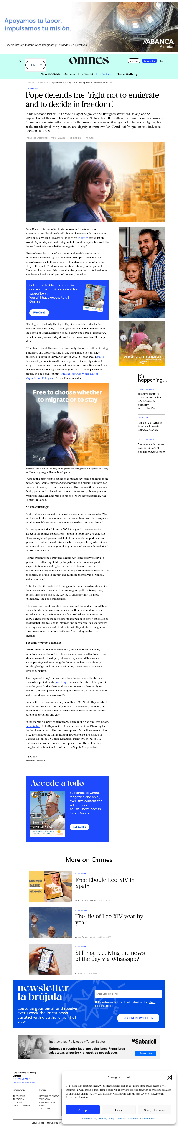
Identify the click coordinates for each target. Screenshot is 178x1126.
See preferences (154, 1110)
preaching (60, 682)
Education (44, 1099)
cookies (108, 1006)
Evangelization (47, 1102)
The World (85, 74)
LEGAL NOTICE (38, 1123)
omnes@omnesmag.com (24, 1082)
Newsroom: (50, 74)
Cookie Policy (89, 1118)
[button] (169, 1077)
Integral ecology (49, 1096)
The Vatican (105, 74)
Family (42, 1105)
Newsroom (30, 82)
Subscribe (149, 61)
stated (100, 357)
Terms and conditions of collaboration (135, 1118)
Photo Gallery (126, 74)
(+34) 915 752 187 (21, 1079)
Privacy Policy (106, 1118)
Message (83, 238)
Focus (42, 1090)
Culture (69, 74)
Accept (83, 1110)
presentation (33, 726)
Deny (118, 1110)
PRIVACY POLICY (54, 1123)
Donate (134, 61)
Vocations (44, 1108)
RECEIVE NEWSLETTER (138, 1018)
